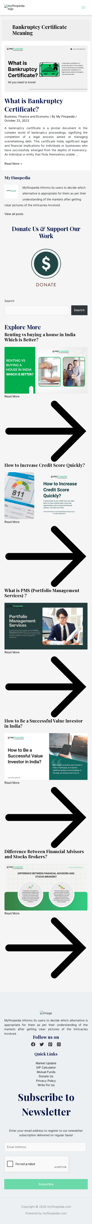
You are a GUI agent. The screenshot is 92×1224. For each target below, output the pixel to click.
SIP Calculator (46, 1067)
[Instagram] (59, 1044)
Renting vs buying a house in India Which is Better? (39, 336)
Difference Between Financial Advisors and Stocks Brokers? (44, 853)
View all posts (13, 214)
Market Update (46, 1063)
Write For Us (46, 1085)
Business (10, 116)
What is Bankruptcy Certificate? (33, 104)
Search (9, 301)
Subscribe (46, 1184)
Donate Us (46, 1076)
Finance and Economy (33, 116)
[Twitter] (42, 1044)
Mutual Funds (46, 1072)
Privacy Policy (46, 1080)
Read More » (13, 163)
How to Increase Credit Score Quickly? (44, 465)
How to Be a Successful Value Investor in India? (43, 723)
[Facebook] (33, 1044)
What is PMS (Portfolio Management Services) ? (41, 592)
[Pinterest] (50, 1044)
